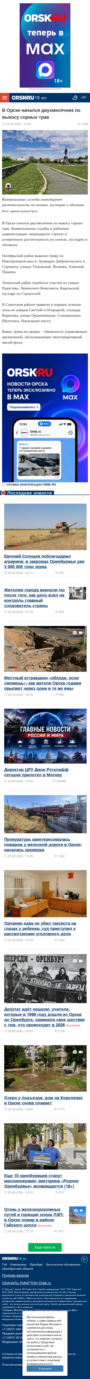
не (35, 1298)
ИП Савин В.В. (29, 1289)
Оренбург (36, 1264)
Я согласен (45, 1368)
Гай (4, 1264)
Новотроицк (18, 1264)
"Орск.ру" (9, 1289)
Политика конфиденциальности (21, 1364)
